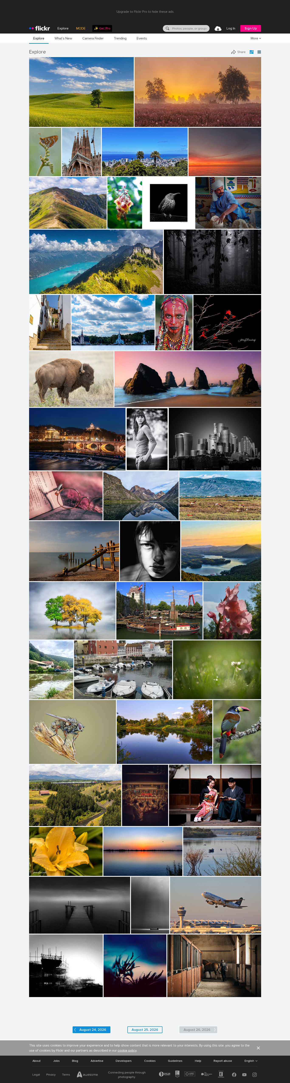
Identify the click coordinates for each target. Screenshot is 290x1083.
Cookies (150, 1061)
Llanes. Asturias (86, 692)
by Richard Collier (127, 636)
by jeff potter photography (43, 994)
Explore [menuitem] (63, 28)
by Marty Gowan (114, 225)
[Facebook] (234, 1074)
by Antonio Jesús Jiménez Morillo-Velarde (140, 930)
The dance (112, 990)
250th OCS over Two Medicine (52, 819)
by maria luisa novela (86, 696)
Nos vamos (188, 513)
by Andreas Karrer (40, 291)
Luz (124, 574)
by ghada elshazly (194, 872)
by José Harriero (189, 517)
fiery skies (197, 169)
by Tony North (38, 760)
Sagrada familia (71, 169)
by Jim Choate (38, 123)
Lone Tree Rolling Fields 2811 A (52, 120)
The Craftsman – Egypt (213, 222)
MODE (81, 28)
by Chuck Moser (126, 760)
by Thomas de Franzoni (43, 930)
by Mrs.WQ (109, 173)
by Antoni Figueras (40, 467)
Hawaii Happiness (116, 169)
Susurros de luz (140, 927)
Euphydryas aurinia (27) (34, 169)
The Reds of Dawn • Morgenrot (158, 120)
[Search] (167, 28)
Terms (66, 1074)
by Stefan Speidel (174, 291)
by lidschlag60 (143, 123)
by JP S (34, 696)
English (249, 1061)
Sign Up (251, 28)
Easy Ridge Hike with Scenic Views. (55, 287)
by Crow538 (130, 823)
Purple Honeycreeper (159, 222)
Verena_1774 (137, 464)
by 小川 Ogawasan (180, 822)
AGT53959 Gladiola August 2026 (222, 633)
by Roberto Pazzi (163, 347)
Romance (177, 819)
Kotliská (36, 222)
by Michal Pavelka (40, 225)
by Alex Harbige (39, 578)
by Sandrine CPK (177, 994)
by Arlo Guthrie (213, 636)
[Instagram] (254, 1074)
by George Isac (80, 347)
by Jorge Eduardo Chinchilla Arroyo (227, 760)
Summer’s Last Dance (134, 819)
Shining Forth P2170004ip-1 (214, 343)
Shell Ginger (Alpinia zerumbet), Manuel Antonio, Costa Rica (114, 222)
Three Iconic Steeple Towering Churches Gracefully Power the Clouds (103, 343)
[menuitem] (102, 28)
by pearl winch (38, 872)
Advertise (97, 1061)
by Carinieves (37, 347)
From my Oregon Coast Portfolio (139, 400)
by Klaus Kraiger (136, 467)
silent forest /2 (176, 287)
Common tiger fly (43, 757)
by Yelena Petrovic (114, 994)
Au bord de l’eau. (41, 692)
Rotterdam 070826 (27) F (136, 633)
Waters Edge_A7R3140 (134, 757)
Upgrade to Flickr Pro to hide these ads (145, 12)
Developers (124, 1061)
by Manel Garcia (71, 173)
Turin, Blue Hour (42, 464)
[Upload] (218, 28)
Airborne (177, 927)
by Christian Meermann (157, 225)
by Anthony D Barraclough (208, 347)
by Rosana (36, 517)
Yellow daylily (40, 869)
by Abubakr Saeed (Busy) (117, 872)
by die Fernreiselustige (116, 517)
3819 (173, 464)
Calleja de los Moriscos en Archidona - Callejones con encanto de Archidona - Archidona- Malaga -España (39, 343)
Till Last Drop (163, 343)
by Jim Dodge (123, 404)
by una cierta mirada (132, 578)
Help (198, 1061)
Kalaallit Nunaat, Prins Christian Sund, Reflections (130, 513)
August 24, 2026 (186, 692)
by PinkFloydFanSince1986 (185, 930)
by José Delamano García (34, 173)
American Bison (41, 400)
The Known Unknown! (120, 869)
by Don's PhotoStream (208, 225)
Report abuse (223, 1061)
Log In (231, 28)
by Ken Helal (37, 404)
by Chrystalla (196, 173)
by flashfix (180, 696)
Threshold (38, 927)
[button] (116, 123)
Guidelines (175, 1061)
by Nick (186, 578)
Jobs (56, 1061)
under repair (39, 990)
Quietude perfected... (197, 574)
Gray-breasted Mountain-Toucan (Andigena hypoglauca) (227, 757)
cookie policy (127, 1050)
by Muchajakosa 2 (40, 636)
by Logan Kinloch (40, 823)
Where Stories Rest (44, 513)
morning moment (42, 574)
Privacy (51, 1074)
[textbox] (190, 28)
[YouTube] (244, 1074)
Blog (75, 1061)
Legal (36, 1074)
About (36, 1061)
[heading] (39, 28)
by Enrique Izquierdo (181, 467)
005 (33, 633)
